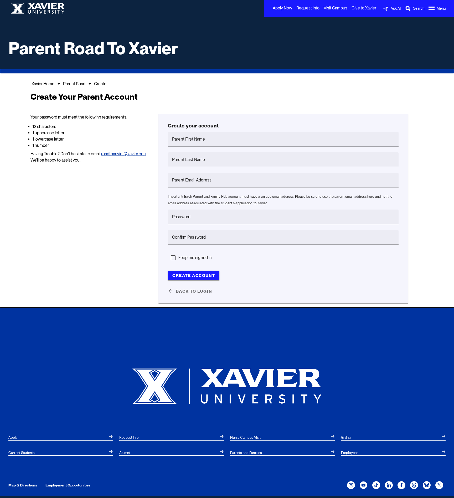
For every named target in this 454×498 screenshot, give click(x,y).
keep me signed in (195, 257)
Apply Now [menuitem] (282, 8)
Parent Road (74, 83)
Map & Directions (22, 485)
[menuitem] (60, 438)
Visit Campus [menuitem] (335, 8)
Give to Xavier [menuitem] (364, 8)
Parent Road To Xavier (93, 48)
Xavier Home (43, 83)
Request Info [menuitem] (307, 8)
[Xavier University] (227, 385)
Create (100, 83)
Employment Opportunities (67, 485)
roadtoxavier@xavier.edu (123, 153)
